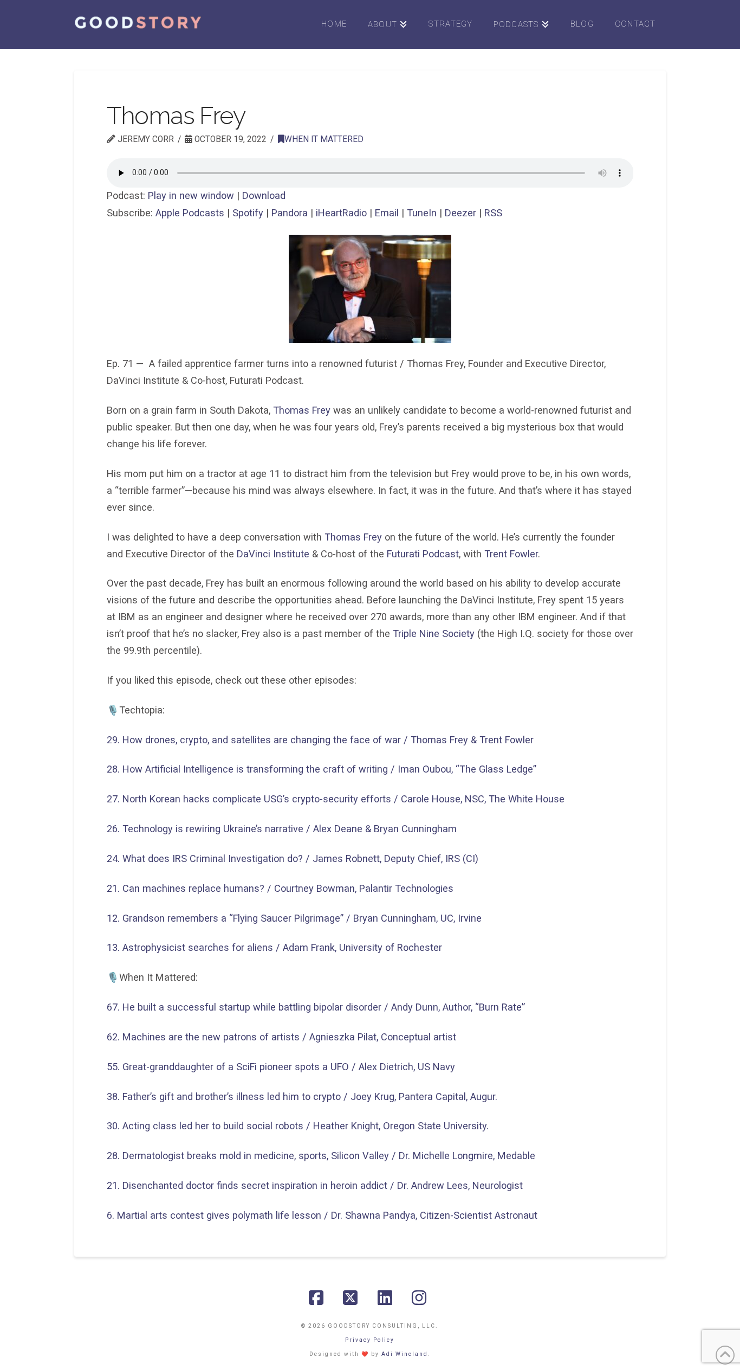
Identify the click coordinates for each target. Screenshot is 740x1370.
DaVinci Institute (273, 553)
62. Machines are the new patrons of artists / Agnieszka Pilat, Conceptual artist (281, 1037)
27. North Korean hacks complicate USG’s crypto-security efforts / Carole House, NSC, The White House (335, 799)
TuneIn (422, 212)
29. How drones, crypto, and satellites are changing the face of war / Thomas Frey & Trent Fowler (320, 739)
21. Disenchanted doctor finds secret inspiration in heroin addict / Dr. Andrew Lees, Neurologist (315, 1185)
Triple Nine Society (434, 633)
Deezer (460, 212)
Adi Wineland (404, 1354)
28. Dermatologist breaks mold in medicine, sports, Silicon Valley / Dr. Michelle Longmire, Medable (321, 1155)
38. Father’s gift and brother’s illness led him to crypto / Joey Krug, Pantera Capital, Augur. (302, 1096)
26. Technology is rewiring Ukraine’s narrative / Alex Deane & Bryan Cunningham (282, 828)
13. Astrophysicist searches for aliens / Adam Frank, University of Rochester (274, 947)
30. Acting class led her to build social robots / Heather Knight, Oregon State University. (298, 1125)
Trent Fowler (511, 553)
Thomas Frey (301, 410)
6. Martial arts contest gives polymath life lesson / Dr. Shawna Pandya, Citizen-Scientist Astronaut (322, 1215)
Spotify (247, 212)
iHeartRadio (341, 212)
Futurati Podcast (423, 553)
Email (387, 212)
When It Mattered (323, 139)
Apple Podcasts (189, 212)
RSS (493, 212)
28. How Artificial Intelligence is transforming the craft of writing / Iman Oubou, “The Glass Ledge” (321, 769)
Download (263, 195)
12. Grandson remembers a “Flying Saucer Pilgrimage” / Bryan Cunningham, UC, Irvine (294, 918)
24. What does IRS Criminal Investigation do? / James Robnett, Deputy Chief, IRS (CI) (292, 858)
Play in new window (191, 195)
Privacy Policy (369, 1340)
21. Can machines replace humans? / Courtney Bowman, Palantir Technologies (280, 888)
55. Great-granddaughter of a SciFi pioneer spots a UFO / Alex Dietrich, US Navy (281, 1066)
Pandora (289, 212)
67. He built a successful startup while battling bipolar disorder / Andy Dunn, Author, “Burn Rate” (316, 1007)
